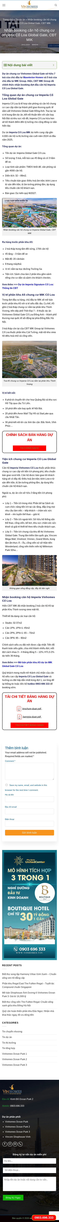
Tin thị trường (9, 1043)
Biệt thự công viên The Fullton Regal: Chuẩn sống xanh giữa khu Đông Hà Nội (27, 1004)
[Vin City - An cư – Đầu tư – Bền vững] (29, 5)
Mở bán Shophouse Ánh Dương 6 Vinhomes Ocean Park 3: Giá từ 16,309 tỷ (28, 994)
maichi (35, 45)
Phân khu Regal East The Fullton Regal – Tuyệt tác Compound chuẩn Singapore (28, 985)
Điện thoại (9, 819)
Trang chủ (8, 19)
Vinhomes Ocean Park (16, 1121)
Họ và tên (9, 794)
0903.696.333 (17, 1106)
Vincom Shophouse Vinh (18, 1137)
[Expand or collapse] (53, 65)
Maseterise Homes (33, 77)
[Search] (56, 5)
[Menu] (4, 5)
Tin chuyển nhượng (12, 1031)
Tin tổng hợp (8, 1048)
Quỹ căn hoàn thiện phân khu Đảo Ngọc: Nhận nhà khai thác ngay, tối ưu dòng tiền (28, 1013)
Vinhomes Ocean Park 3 (14, 1065)
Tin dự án (20, 19)
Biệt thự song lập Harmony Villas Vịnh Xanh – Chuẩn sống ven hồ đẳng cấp (29, 976)
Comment (10, 761)
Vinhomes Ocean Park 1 (14, 1054)
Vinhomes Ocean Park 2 (14, 1059)
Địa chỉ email (11, 807)
